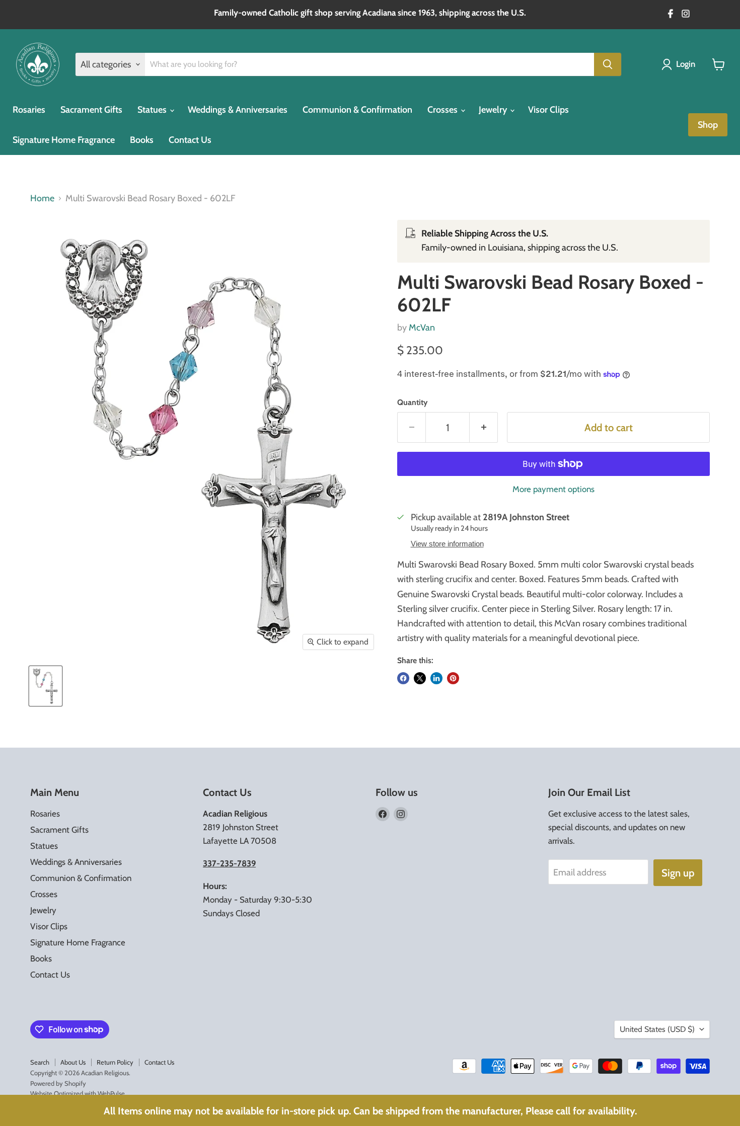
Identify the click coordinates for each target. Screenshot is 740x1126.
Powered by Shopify (58, 1083)
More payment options (553, 489)
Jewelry (494, 109)
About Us (73, 1062)
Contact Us (190, 139)
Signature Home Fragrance (64, 139)
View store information (447, 544)
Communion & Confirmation (357, 109)
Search (39, 1062)
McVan (422, 327)
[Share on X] (420, 678)
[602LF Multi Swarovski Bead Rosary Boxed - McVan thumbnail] (45, 686)
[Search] (607, 64)
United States (657, 1029)
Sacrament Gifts (91, 109)
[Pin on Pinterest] (453, 678)
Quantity (412, 402)
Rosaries (29, 109)
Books (142, 139)
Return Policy (115, 1062)
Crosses (443, 109)
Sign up (677, 872)
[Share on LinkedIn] (436, 678)
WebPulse (111, 1093)
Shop (708, 124)
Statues (153, 109)
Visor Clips (548, 109)
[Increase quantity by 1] (484, 427)
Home (42, 198)
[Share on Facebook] (403, 678)
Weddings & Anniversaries (237, 109)
